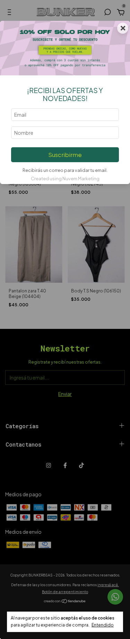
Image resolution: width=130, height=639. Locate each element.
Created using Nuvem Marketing (65, 178)
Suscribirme (65, 154)
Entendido (103, 625)
